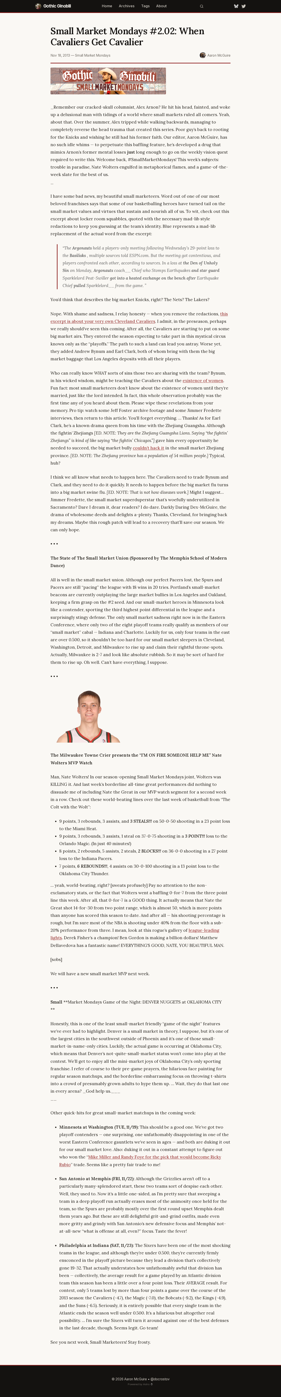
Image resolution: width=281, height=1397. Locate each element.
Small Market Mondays (92, 55)
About (161, 6)
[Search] (202, 6)
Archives (127, 6)
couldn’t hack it (148, 448)
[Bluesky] (236, 6)
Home (107, 6)
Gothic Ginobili (57, 6)
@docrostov (160, 1379)
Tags (145, 6)
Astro (146, 1384)
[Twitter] (243, 6)
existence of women (203, 380)
